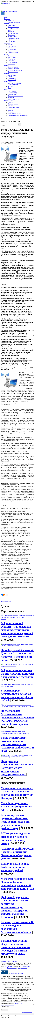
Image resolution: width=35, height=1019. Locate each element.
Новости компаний (14, 22)
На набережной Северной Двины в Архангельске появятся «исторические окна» (17, 655)
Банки (10, 48)
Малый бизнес (12, 57)
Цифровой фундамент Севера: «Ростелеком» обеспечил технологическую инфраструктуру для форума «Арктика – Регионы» (15, 907)
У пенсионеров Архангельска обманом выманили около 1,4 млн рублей (17, 695)
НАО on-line (11, 41)
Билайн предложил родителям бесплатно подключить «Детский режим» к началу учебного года (15, 821)
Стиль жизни (8, 81)
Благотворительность (14, 83)
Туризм (10, 39)
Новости (7, 19)
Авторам (10, 110)
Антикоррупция (13, 72)
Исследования (12, 62)
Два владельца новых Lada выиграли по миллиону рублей (15, 867)
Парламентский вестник (15, 96)
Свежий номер (12, 92)
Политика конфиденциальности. (17, 968)
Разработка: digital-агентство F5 (27, 1012)
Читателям (11, 105)
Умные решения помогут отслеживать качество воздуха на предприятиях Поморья (17, 793)
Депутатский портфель (15, 70)
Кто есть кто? (12, 80)
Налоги (10, 51)
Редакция (11, 97)
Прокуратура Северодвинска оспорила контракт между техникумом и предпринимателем (17, 768)
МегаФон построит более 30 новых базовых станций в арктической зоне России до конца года (17, 883)
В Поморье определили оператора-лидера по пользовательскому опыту (16, 838)
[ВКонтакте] (2, 595)
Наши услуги (12, 109)
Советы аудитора (13, 52)
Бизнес (6, 54)
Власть (6, 65)
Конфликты (11, 59)
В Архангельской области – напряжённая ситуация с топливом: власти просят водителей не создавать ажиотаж (17, 630)
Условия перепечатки (14, 113)
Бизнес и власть (13, 67)
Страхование (12, 49)
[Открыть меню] (3, 13)
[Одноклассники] (4, 595)
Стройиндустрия (13, 28)
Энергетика (11, 25)
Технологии (11, 64)
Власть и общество (13, 68)
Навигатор (11, 20)
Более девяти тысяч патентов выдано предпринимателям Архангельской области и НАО (17, 744)
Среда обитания (13, 84)
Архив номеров (13, 94)
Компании (11, 56)
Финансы (7, 43)
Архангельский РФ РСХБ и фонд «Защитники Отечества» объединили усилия (17, 853)
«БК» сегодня (12, 91)
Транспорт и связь (13, 27)
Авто (9, 88)
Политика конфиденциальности (18, 115)
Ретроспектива (12, 36)
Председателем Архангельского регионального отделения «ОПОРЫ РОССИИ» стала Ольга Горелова (17, 717)
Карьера (6, 73)
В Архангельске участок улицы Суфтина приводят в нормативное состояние (17, 673)
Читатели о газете (13, 99)
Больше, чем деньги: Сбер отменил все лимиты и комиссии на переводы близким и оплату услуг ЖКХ (15, 947)
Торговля (11, 60)
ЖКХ (9, 30)
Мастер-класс (12, 75)
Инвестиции (12, 46)
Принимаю (4, 1009)
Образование (12, 78)
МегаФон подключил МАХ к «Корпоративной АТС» (16, 806)
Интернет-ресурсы (13, 107)
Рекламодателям (13, 104)
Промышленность (13, 38)
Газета (6, 89)
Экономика (11, 35)
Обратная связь (9, 100)
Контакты (11, 112)
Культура (10, 86)
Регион (6, 23)
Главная (6, 17)
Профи (10, 76)
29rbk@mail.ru (26, 966)
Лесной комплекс (13, 33)
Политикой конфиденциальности (11, 1004)
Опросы (10, 102)
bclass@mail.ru (9, 966)
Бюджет (10, 44)
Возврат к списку (6, 601)
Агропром (11, 31)
